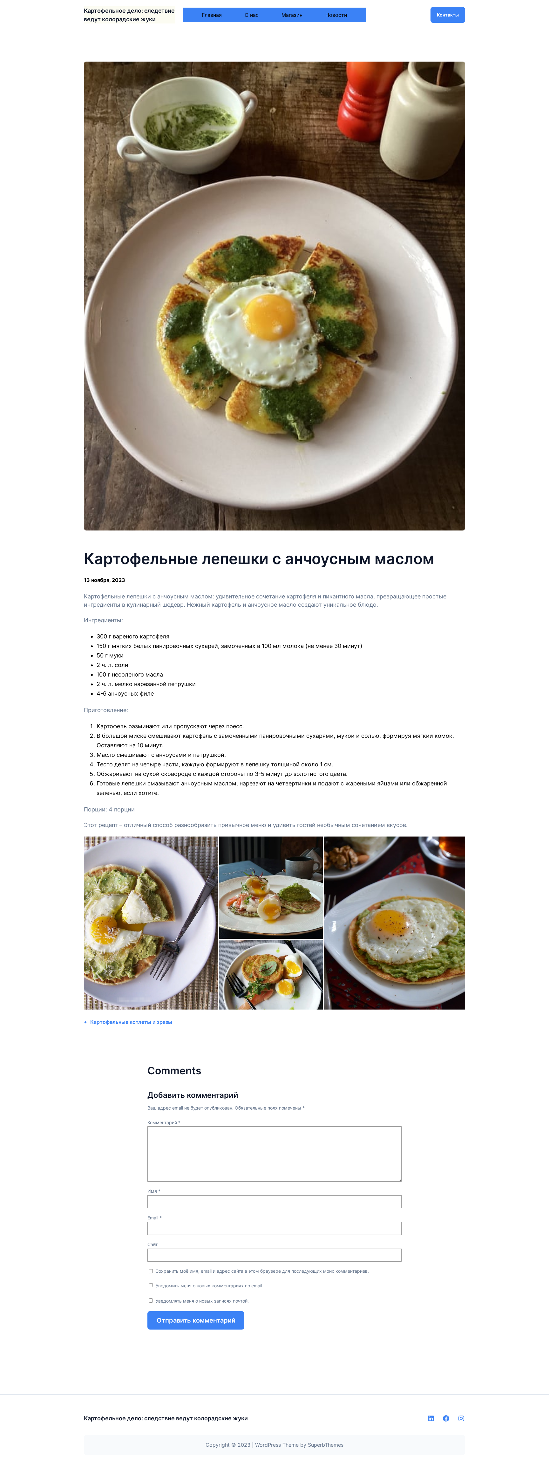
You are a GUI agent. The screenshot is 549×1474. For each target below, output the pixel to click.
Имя (153, 1191)
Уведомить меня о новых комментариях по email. (209, 1285)
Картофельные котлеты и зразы (131, 1022)
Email (154, 1217)
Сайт (152, 1244)
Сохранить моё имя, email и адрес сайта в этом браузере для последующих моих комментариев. (262, 1271)
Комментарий (163, 1122)
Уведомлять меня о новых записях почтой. (202, 1301)
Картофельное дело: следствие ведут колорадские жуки (166, 1418)
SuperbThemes (325, 1445)
